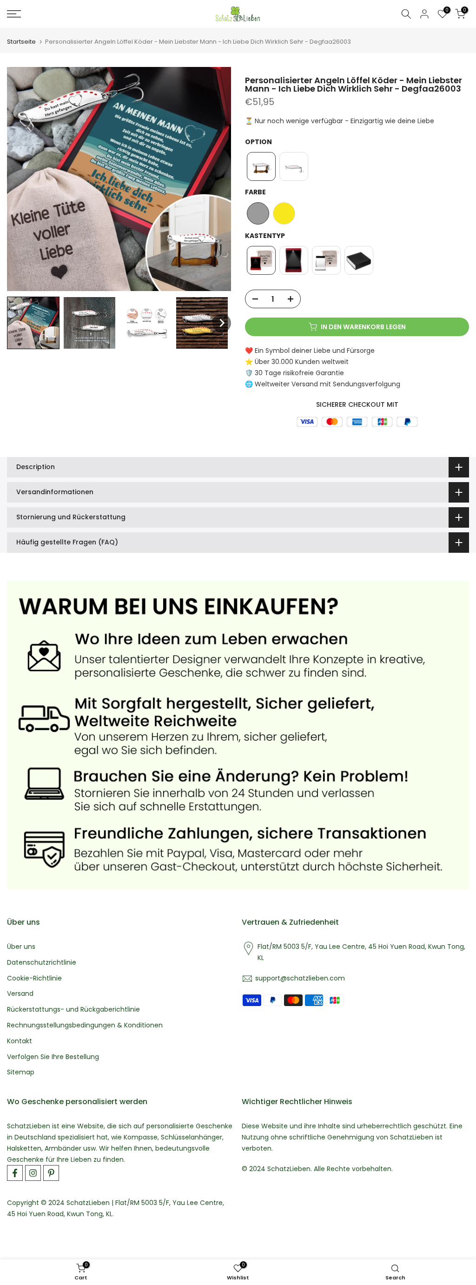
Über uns (21, 946)
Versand (20, 993)
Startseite (21, 42)
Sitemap (20, 1072)
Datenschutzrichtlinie (41, 962)
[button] (33, 323)
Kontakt (19, 1041)
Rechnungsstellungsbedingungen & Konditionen (85, 1025)
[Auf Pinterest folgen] (51, 1173)
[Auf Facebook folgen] (15, 1173)
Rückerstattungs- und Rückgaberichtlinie (73, 1009)
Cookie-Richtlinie (34, 978)
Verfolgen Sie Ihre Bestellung (53, 1057)
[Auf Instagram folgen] (33, 1173)
